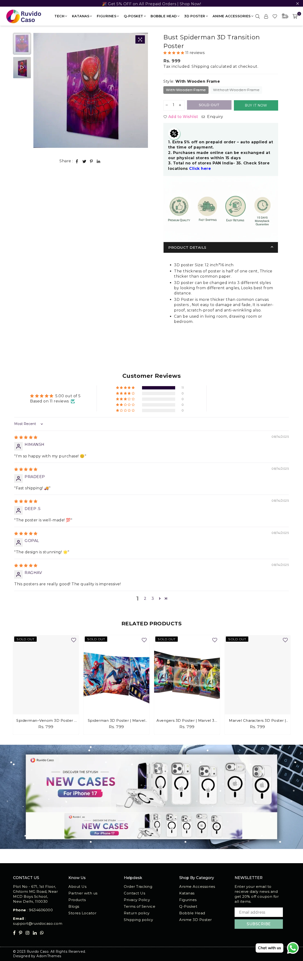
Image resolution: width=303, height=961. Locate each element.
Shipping (200, 66)
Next (144, 90)
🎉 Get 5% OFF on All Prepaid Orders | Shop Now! (151, 4)
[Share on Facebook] (77, 161)
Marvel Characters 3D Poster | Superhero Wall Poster (187, 720)
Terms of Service (139, 906)
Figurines (106, 16)
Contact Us (134, 893)
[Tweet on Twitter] (84, 161)
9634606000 (41, 910)
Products (77, 900)
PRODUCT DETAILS (187, 247)
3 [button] (153, 598)
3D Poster (194, 16)
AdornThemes (48, 956)
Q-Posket (133, 16)
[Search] (257, 16)
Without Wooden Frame (236, 90)
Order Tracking (138, 886)
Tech (59, 16)
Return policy (137, 913)
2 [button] (145, 598)
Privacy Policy (137, 900)
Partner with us (83, 893)
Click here (200, 168)
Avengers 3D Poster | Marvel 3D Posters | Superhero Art (116, 720)
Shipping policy (138, 919)
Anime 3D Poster (195, 919)
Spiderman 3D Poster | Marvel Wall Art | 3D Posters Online (46, 720)
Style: (191, 81)
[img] (26, 437)
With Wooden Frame (186, 90)
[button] (174, 53)
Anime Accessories (232, 16)
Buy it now (256, 105)
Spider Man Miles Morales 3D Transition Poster (257, 720)
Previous (37, 90)
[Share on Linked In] (98, 161)
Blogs (73, 906)
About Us (77, 886)
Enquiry (214, 116)
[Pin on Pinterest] (91, 161)
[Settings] (266, 16)
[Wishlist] (275, 16)
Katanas (80, 16)
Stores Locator (82, 913)
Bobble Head (164, 16)
